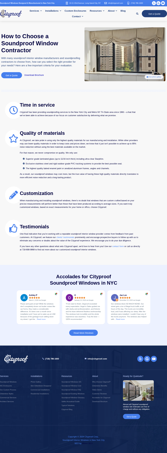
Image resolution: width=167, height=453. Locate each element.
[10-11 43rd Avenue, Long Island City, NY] (67, 3)
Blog (123, 11)
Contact (76, 16)
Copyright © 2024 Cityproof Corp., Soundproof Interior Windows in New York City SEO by (83, 440)
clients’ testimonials (65, 237)
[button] (137, 14)
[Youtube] (163, 3)
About (111, 11)
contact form (118, 246)
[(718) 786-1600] (128, 3)
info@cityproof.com (115, 3)
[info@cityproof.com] (105, 3)
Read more (41, 319)
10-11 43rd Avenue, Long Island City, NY (85, 3)
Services (34, 11)
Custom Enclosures (75, 11)
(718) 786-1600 (137, 3)
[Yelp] (154, 3)
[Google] (158, 3)
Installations (52, 11)
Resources (96, 11)
